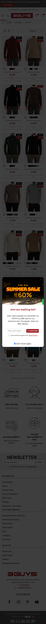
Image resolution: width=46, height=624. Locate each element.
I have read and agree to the (24, 335)
